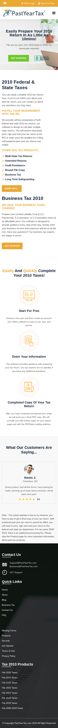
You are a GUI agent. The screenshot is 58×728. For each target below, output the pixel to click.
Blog (4, 600)
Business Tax (8, 605)
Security (6, 640)
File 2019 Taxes (9, 703)
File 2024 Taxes (9, 677)
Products (6, 635)
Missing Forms (9, 630)
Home (5, 589)
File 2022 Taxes (9, 688)
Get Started (18, 58)
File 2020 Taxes (9, 698)
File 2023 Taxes (9, 682)
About (5, 595)
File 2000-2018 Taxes (12, 708)
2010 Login (29, 3)
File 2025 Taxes (9, 672)
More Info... (12, 188)
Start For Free (47, 3)
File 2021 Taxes (9, 693)
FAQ (4, 615)
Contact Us (7, 610)
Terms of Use (8, 651)
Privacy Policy (8, 656)
